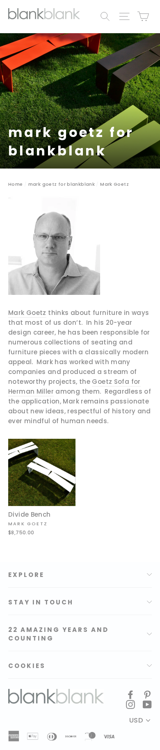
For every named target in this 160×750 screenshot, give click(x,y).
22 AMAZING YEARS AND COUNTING (58, 634)
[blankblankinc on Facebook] (130, 694)
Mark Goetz (27, 312)
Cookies (27, 665)
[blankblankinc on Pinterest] (147, 694)
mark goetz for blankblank (61, 184)
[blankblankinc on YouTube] (147, 704)
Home (15, 184)
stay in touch (40, 602)
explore (26, 574)
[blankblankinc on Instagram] (130, 704)
